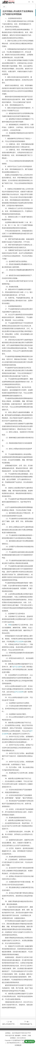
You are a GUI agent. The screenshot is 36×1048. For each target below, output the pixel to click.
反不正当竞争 (18, 641)
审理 (9, 625)
